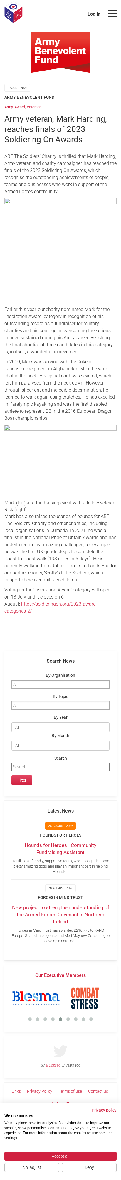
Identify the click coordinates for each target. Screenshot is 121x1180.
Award (19, 107)
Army (8, 107)
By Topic (60, 696)
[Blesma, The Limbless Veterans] (36, 998)
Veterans (34, 107)
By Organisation (60, 675)
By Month (60, 735)
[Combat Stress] (85, 998)
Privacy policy (104, 1110)
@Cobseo (53, 1065)
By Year (61, 717)
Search (60, 758)
